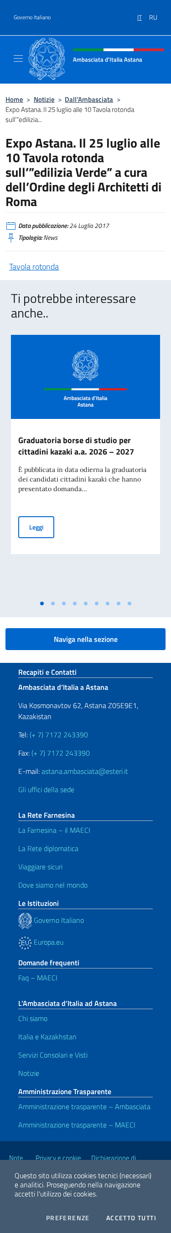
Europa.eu (47, 942)
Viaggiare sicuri (40, 866)
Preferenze (68, 1218)
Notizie (44, 99)
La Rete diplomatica (48, 848)
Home (14, 99)
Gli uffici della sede (46, 789)
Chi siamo (32, 1018)
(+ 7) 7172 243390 (58, 734)
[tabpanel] (85, 465)
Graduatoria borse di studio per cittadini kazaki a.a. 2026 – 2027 (76, 446)
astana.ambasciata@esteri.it (84, 771)
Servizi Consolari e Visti (53, 1054)
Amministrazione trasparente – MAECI (76, 1124)
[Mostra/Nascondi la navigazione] (18, 58)
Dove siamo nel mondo (53, 884)
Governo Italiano (32, 17)
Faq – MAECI (37, 977)
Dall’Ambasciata (89, 99)
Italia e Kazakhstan (47, 1036)
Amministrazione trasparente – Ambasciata (84, 1106)
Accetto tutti (131, 1218)
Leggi (41, 527)
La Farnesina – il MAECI (54, 830)
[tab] (42, 603)
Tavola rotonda (34, 266)
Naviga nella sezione (86, 639)
